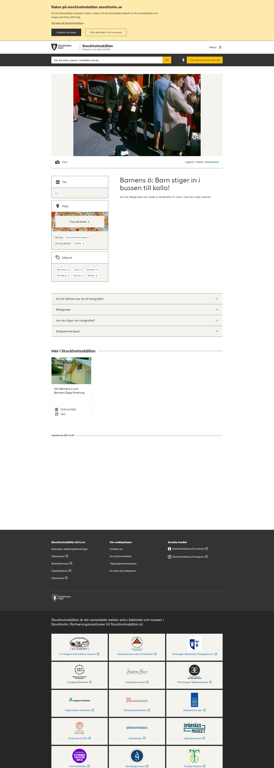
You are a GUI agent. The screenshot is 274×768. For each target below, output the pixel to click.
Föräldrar (62, 275)
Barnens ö (62, 269)
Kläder (91, 275)
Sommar (90, 269)
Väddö (78, 243)
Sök (167, 60)
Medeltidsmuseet (60, 563)
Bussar (77, 275)
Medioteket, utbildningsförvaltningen (69, 549)
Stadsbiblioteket (59, 571)
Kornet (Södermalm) (77, 237)
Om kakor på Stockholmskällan (67, 23)
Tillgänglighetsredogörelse (123, 563)
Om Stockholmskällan (121, 556)
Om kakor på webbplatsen (123, 571)
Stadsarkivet (212, 162)
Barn (77, 269)
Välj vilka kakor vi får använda (106, 32)
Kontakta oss (116, 549)
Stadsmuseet (58, 556)
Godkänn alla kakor (66, 32)
